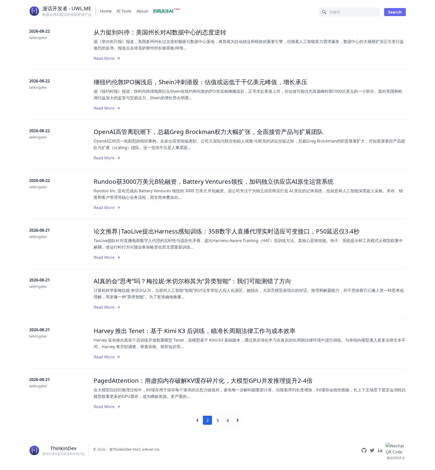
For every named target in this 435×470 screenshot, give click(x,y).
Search (395, 12)
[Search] (324, 12)
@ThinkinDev (121, 449)
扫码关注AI (163, 11)
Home (106, 11)
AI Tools (124, 11)
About (142, 11)
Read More (104, 58)
